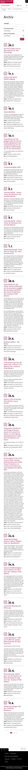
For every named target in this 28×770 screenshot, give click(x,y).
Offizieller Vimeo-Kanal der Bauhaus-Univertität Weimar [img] (7, 749)
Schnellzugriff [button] (5, 5)
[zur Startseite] (6, 1)
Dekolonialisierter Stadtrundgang (10, 78)
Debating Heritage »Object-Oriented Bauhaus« (12, 708)
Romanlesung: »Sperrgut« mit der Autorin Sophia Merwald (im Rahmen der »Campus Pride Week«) (13, 678)
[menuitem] (18, 6)
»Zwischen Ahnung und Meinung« (12, 607)
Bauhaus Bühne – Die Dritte (12, 343)
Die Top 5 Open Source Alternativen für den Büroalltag (12, 50)
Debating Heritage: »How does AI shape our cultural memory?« (13, 251)
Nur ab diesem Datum (8, 28)
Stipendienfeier (9, 112)
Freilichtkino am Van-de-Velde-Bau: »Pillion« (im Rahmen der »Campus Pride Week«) (13, 365)
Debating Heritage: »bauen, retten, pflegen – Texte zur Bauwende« (13, 541)
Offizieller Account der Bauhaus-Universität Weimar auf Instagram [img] (1, 749)
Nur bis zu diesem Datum (9, 33)
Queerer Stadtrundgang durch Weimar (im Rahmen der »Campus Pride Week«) (12, 571)
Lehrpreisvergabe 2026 (12, 167)
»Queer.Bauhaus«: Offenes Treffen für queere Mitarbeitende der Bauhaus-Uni (12, 641)
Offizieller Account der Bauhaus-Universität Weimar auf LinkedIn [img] (4, 749)
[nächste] (17, 732)
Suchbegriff (6, 23)
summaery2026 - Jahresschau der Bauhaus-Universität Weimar (13, 194)
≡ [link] (27, 1)
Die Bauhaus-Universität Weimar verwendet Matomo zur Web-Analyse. (14, 766)
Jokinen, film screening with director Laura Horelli (12, 401)
